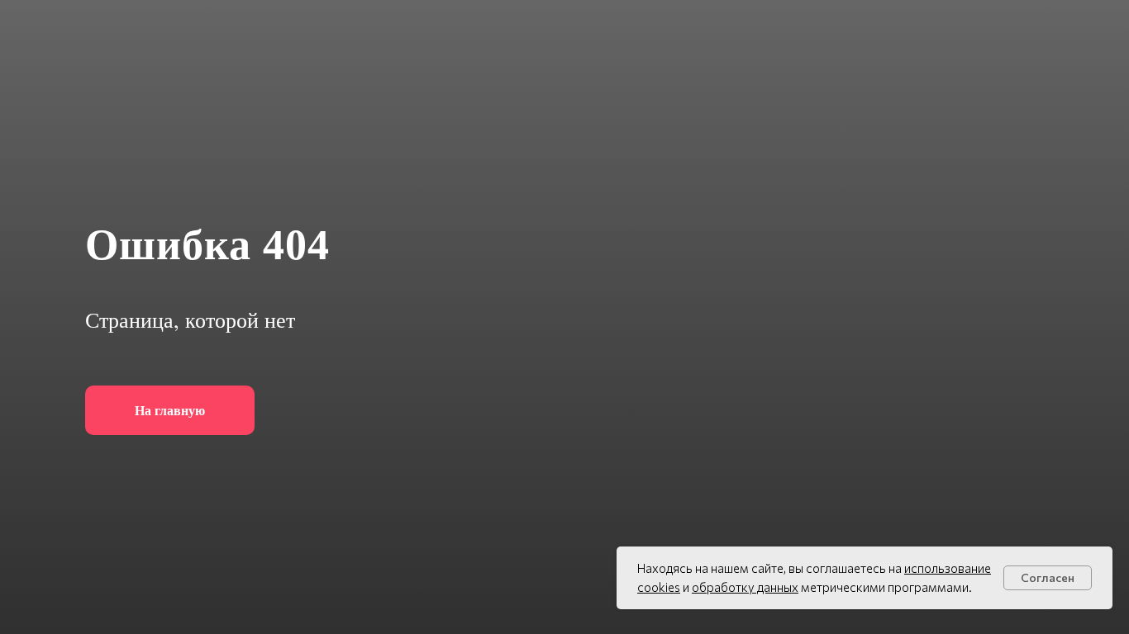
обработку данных (745, 587)
